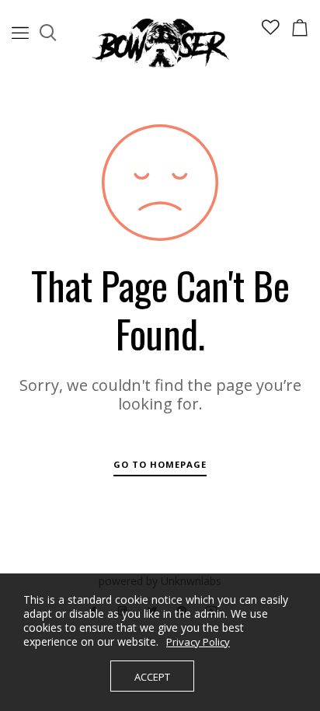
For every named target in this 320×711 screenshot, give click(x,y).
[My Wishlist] (270, 30)
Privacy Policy (198, 642)
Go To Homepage (160, 464)
